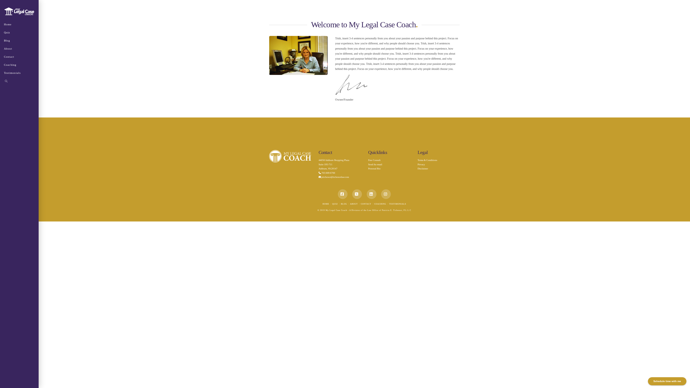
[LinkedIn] (371, 194)
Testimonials (397, 204)
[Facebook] (343, 194)
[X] (357, 194)
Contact (366, 204)
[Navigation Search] (19, 82)
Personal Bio (374, 168)
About (354, 204)
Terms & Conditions (427, 160)
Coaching (380, 204)
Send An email (375, 164)
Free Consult (374, 160)
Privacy (421, 164)
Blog (344, 204)
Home (326, 204)
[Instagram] (386, 194)
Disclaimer (423, 168)
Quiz (335, 204)
